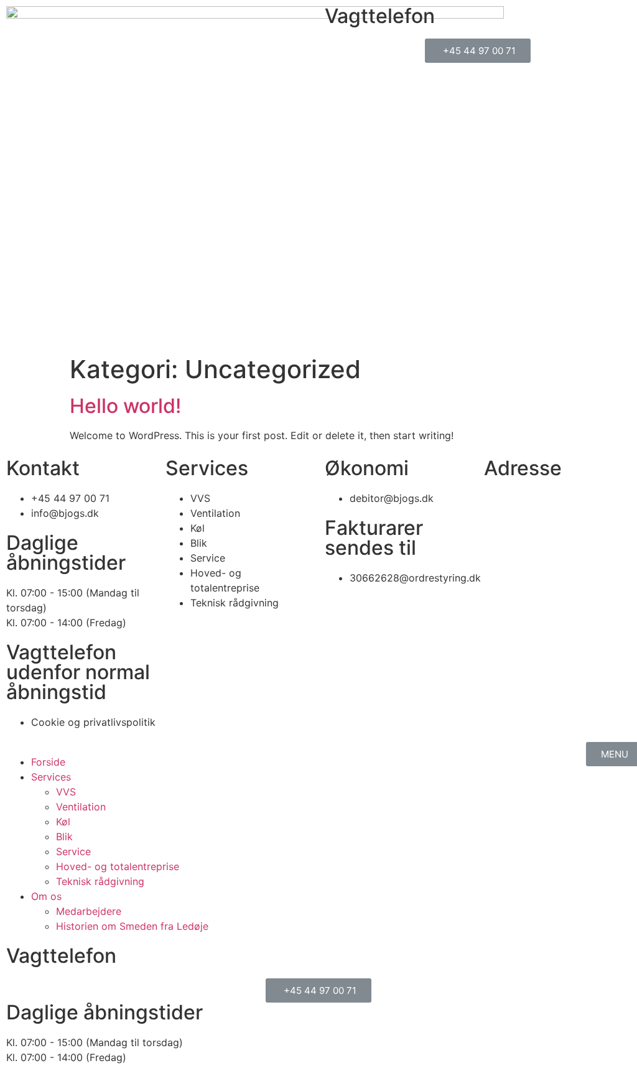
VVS (66, 792)
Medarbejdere (88, 911)
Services (51, 777)
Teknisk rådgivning (100, 881)
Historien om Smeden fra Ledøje (132, 926)
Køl (63, 821)
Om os (46, 896)
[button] (478, 51)
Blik (64, 836)
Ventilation (81, 806)
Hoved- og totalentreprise (117, 866)
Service (73, 851)
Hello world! (125, 406)
